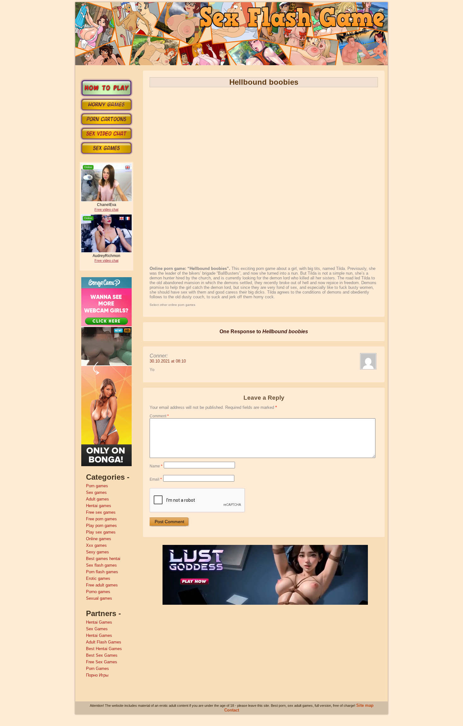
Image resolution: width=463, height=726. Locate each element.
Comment (159, 416)
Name (156, 466)
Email (156, 479)
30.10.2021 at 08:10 (168, 361)
